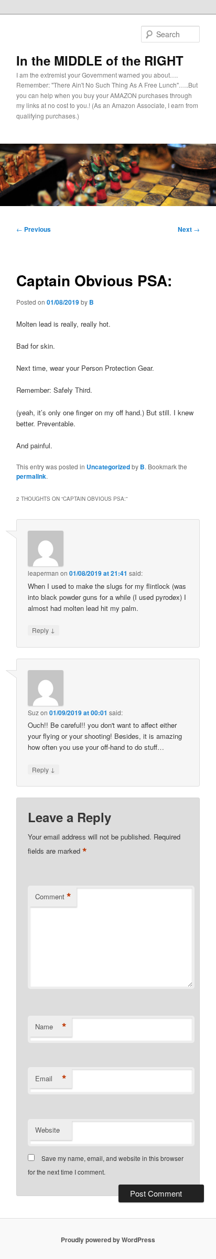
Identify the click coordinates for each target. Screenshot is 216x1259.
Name (51, 1026)
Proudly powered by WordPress (108, 1239)
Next (189, 229)
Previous (33, 229)
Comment (53, 896)
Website (47, 1130)
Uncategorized (108, 466)
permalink (31, 476)
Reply (43, 629)
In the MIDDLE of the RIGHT (99, 60)
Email (51, 1078)
